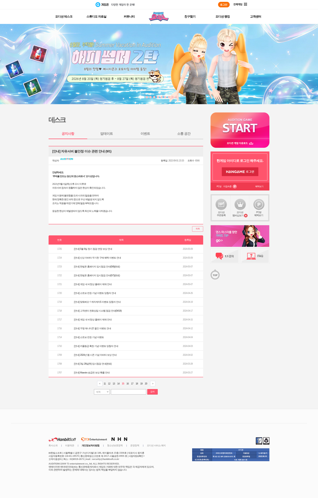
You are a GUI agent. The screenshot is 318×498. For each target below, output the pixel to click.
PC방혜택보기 (258, 214)
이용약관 (69, 445)
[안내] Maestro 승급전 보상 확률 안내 (91, 372)
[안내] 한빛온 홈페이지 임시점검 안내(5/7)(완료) (97, 275)
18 (137, 383)
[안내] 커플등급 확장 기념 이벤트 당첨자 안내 (96, 346)
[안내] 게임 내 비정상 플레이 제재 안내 (93, 284)
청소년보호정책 (115, 445)
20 (146, 383)
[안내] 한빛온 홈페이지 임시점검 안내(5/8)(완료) (97, 266)
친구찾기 (189, 16)
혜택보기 (259, 186)
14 (118, 383)
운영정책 (134, 445)
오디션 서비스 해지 (156, 445)
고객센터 (255, 16)
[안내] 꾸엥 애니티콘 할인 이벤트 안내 (92, 328)
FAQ (255, 256)
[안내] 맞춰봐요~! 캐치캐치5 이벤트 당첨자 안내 (97, 302)
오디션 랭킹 (222, 16)
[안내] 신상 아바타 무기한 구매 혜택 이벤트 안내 (97, 257)
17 (132, 383)
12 (109, 383)
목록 (198, 228)
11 (105, 383)
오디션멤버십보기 (237, 214)
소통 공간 (183, 133)
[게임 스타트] (240, 125)
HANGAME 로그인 (240, 171)
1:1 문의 (225, 256)
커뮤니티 (129, 16)
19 (141, 383)
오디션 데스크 (63, 16)
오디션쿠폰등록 (221, 214)
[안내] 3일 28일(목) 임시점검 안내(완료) (93, 363)
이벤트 (145, 133)
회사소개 (53, 445)
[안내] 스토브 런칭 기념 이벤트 (89, 337)
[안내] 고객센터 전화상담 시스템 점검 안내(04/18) (97, 310)
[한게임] (80, 4)
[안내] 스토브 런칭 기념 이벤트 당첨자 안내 (95, 293)
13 (114, 383)
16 (127, 383)
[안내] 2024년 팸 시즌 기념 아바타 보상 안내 (95, 355)
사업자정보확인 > (136, 456)
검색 (152, 391)
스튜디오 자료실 (96, 16)
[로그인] (224, 4)
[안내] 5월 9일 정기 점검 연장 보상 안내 (93, 249)
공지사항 (68, 133)
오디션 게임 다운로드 (240, 143)
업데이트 (106, 133)
